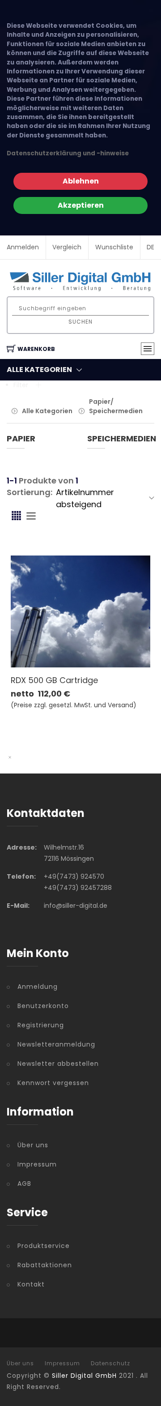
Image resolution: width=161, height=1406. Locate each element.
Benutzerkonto (43, 1005)
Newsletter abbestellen (58, 1063)
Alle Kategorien (47, 410)
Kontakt (31, 1284)
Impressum (37, 1164)
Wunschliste (114, 247)
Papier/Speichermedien (116, 406)
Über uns (32, 1145)
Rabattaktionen (44, 1265)
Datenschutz (110, 1363)
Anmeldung (37, 986)
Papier (21, 438)
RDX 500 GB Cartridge (54, 680)
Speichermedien (121, 438)
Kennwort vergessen (53, 1082)
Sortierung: (29, 492)
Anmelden (23, 247)
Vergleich (66, 247)
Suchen (80, 321)
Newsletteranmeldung (56, 1044)
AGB (24, 1183)
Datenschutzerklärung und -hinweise (68, 153)
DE (150, 247)
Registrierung (40, 1025)
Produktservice (43, 1245)
